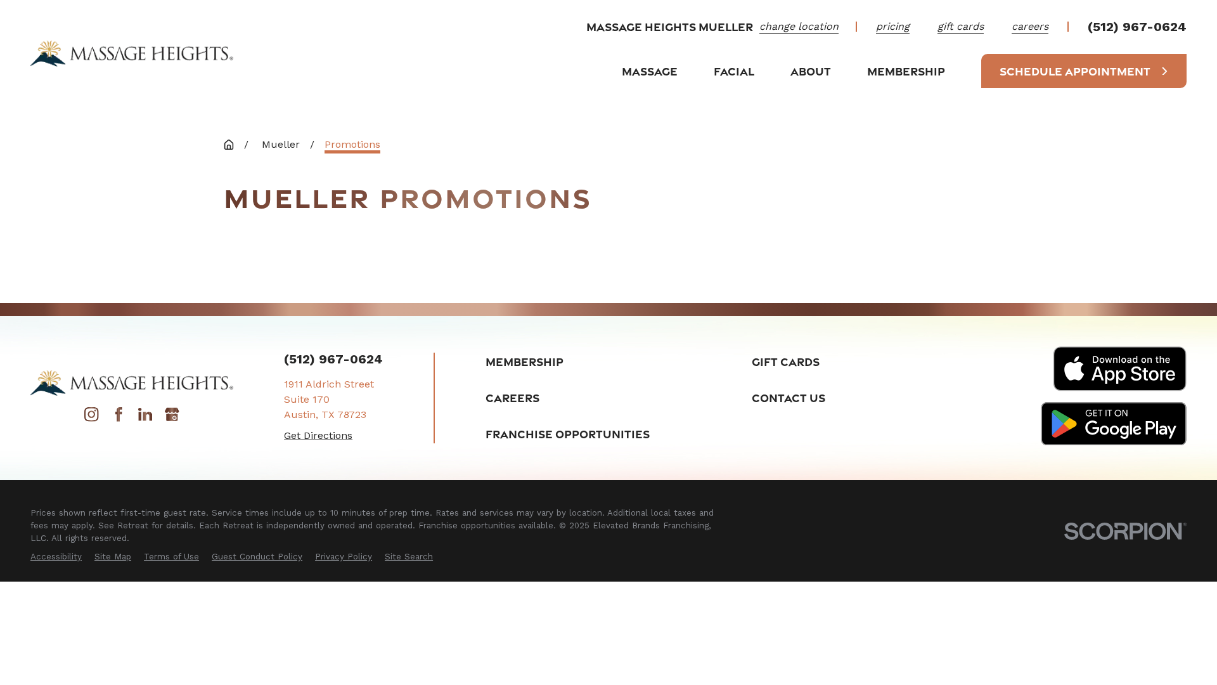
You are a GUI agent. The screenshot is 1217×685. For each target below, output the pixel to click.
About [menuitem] (810, 71)
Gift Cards (786, 362)
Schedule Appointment (1075, 71)
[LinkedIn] (145, 418)
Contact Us (788, 398)
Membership (524, 362)
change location (799, 26)
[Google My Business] (172, 418)
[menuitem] (56, 557)
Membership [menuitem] (906, 71)
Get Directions (318, 435)
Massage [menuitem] (650, 71)
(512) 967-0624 (1137, 26)
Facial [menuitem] (734, 71)
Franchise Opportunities (568, 434)
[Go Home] (229, 145)
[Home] (131, 53)
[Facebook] (119, 418)
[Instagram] (91, 418)
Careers (512, 398)
